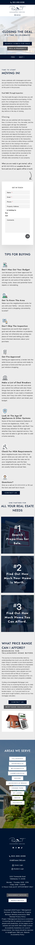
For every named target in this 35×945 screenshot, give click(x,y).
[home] (17, 9)
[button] (13, 848)
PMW (28, 914)
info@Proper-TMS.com (17, 860)
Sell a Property (17, 48)
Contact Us (11, 493)
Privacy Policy (21, 917)
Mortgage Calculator (20, 57)
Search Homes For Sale (17, 43)
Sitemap (12, 917)
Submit (27, 236)
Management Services (17, 895)
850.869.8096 (19, 2)
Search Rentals (17, 900)
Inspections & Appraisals (14, 57)
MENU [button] (18, 15)
